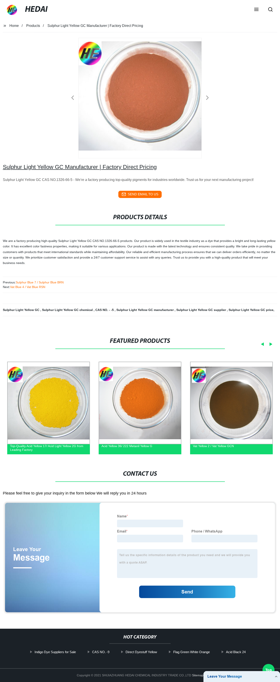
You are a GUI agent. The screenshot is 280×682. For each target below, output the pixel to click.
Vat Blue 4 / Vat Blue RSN (27, 287)
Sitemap (197, 675)
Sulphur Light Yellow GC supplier (201, 310)
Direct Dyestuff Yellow (141, 652)
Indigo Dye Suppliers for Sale (55, 652)
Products (33, 26)
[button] (256, 10)
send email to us (143, 194)
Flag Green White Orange (191, 652)
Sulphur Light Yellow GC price (251, 310)
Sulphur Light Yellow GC (21, 310)
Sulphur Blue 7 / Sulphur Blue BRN (40, 282)
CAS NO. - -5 (105, 310)
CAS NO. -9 (100, 652)
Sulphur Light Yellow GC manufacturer (145, 310)
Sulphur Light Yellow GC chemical (68, 310)
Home (14, 26)
